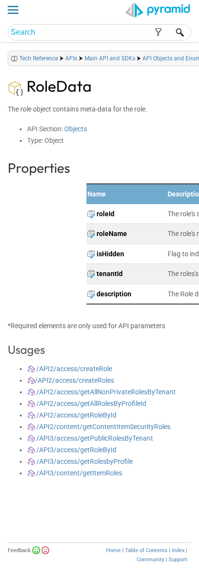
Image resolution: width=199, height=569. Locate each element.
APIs (71, 58)
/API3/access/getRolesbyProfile (84, 461)
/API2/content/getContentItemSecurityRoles (103, 426)
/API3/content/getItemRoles (78, 473)
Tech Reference (38, 58)
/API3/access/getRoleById (75, 450)
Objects (75, 129)
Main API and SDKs (110, 58)
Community (150, 559)
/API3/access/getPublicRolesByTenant (94, 438)
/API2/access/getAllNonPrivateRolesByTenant (105, 392)
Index (178, 550)
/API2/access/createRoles (74, 380)
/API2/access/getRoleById (75, 415)
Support (178, 559)
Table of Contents (146, 550)
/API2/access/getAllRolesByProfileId (90, 403)
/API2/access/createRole (73, 369)
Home (113, 550)
